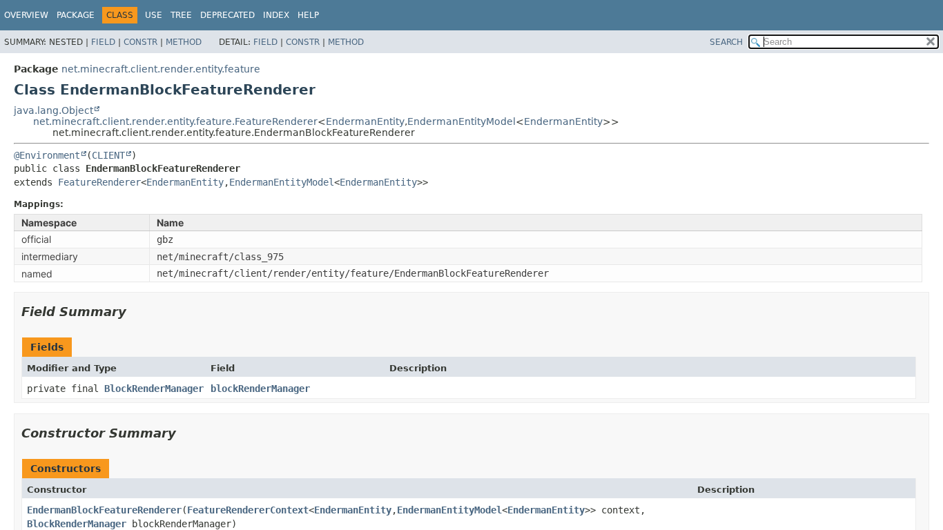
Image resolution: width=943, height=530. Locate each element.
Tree (181, 15)
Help (308, 15)
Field (103, 42)
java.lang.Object (53, 110)
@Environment (47, 155)
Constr (140, 42)
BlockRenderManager (154, 388)
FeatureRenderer (99, 182)
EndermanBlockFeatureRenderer (104, 510)
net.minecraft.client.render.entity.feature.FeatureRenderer (175, 121)
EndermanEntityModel (461, 121)
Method (184, 42)
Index (276, 15)
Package (76, 15)
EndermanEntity (365, 121)
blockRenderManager (260, 388)
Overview (26, 15)
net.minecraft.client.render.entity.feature (160, 69)
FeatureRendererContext (248, 510)
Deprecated (227, 15)
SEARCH (726, 42)
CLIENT (108, 155)
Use (153, 15)
